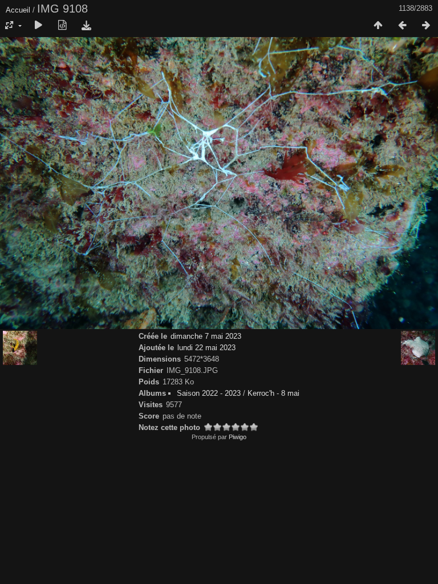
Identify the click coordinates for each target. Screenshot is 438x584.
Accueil (18, 10)
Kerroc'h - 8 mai (273, 393)
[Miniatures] (378, 25)
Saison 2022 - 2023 (209, 393)
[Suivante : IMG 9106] (426, 25)
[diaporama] (38, 25)
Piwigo (237, 436)
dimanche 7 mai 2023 (206, 336)
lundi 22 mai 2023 (206, 347)
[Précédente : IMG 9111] (402, 25)
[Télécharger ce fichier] (86, 25)
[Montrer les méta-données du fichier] (62, 25)
